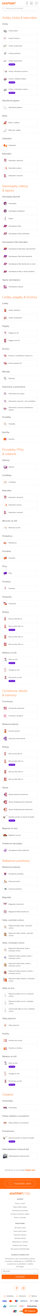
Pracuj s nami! (20, 1203)
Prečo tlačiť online (20, 1231)
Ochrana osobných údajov (20, 1214)
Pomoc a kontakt (20, 1217)
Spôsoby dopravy (20, 1235)
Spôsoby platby (20, 1238)
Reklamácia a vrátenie (20, 1242)
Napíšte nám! (30, 1170)
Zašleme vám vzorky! (20, 1245)
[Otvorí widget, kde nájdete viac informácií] (30, 1311)
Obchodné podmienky (20, 1210)
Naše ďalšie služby (20, 1207)
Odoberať (20, 1277)
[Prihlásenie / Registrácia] (27, 3)
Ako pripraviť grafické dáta (20, 1249)
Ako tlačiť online (20, 1228)
